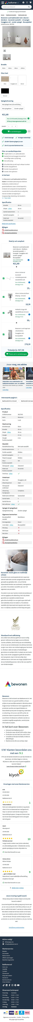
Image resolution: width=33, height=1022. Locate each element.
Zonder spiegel (18, 108)
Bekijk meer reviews (18, 888)
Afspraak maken (7, 975)
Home (2, 15)
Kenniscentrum (6, 980)
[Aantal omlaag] (9, 126)
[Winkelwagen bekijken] (30, 2)
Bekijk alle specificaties (9, 224)
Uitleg (10, 208)
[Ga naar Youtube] (18, 985)
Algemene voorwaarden (9, 1017)
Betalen (4, 951)
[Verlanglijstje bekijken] (27, 2)
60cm (10, 68)
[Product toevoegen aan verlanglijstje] (29, 131)
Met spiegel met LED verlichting (11, 104)
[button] (4, 39)
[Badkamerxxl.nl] (12, 2)
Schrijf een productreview (16, 927)
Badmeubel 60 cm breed (9, 401)
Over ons (5, 967)
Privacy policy (25, 1017)
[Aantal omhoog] (15, 126)
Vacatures (5, 978)
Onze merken (6, 982)
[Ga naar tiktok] (3, 985)
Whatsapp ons (9, 942)
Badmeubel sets (22, 15)
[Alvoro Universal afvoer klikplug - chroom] (10, 297)
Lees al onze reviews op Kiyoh (15, 766)
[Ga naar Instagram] (12, 985)
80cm (16, 68)
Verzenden (5, 953)
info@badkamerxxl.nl (11, 944)
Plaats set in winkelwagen (17, 354)
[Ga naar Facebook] (9, 985)
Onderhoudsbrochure (11, 230)
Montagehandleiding (10, 233)
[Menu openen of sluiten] (2, 2)
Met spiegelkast (6, 108)
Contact (4, 971)
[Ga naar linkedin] (6, 985)
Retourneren (6, 955)
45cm (3, 68)
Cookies (19, 1017)
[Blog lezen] (14, 373)
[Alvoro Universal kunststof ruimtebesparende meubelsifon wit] (10, 278)
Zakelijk (4, 969)
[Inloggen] (23, 2)
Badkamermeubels (11, 15)
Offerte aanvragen (7, 958)
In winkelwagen (15, 131)
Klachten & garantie (8, 960)
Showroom (5, 973)
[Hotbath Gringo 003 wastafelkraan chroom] (10, 313)
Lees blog (5, 390)
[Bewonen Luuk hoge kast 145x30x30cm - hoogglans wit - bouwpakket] (10, 334)
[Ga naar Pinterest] (15, 985)
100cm (23, 68)
